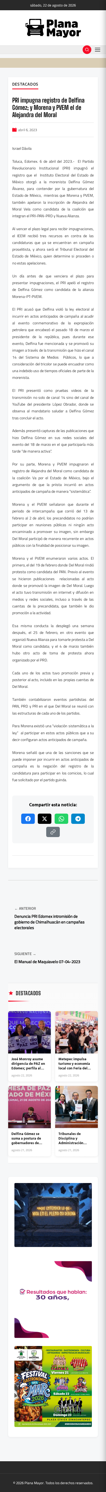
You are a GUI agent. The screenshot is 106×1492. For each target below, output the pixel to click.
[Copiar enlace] (53, 832)
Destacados (25, 84)
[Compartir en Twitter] (44, 819)
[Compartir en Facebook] (28, 819)
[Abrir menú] (97, 49)
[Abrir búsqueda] (87, 49)
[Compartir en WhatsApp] (61, 819)
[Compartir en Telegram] (78, 819)
